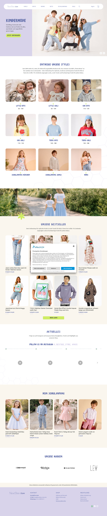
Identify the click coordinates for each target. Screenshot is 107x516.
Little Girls (53, 106)
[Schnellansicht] (16, 250)
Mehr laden (53, 318)
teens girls (86, 140)
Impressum (83, 497)
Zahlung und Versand (61, 495)
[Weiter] (104, 53)
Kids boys (86, 106)
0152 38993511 (40, 499)
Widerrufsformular (61, 497)
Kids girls (20, 140)
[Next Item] (97, 363)
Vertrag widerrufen (61, 501)
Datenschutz (83, 499)
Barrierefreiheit (84, 501)
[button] (98, 6)
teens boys (53, 140)
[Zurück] (101, 53)
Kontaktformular (34, 495)
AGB (57, 499)
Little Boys (20, 106)
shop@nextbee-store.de (40, 497)
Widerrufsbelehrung (85, 495)
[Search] (79, 6)
